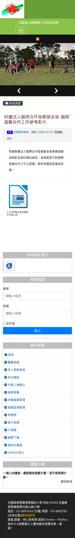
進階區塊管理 (16, 407)
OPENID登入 (15, 452)
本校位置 (14, 515)
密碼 (6, 306)
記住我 (10, 323)
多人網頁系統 (16, 370)
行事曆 (12, 430)
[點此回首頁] (37, 64)
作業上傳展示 (16, 385)
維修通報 (13, 392)
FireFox (62, 519)
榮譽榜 (12, 415)
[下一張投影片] (56, 90)
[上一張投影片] (19, 90)
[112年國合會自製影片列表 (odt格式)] (18, 196)
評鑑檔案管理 (16, 400)
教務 (33, 132)
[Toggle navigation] (21, 31)
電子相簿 (13, 422)
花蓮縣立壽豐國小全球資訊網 (38, 23)
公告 (10, 132)
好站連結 (13, 377)
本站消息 (14, 103)
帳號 (6, 289)
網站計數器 (14, 445)
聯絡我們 (28, 515)
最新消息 (13, 362)
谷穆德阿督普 (21, 132)
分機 (37, 511)
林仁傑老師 (30, 519)
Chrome (49, 519)
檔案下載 (13, 437)
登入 (37, 331)
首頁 (10, 355)
